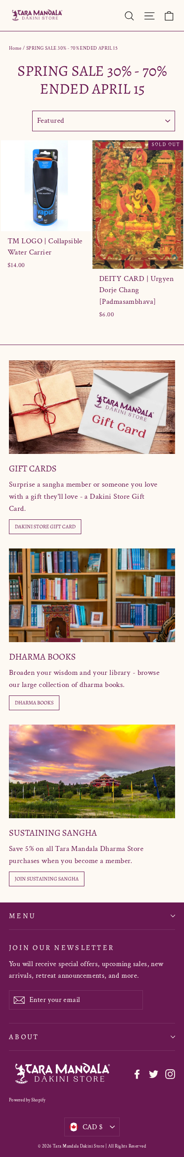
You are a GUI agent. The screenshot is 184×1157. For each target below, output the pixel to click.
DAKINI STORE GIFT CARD (45, 526)
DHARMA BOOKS (34, 702)
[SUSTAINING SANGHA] (92, 771)
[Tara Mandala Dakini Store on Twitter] (154, 1074)
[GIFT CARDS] (92, 407)
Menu (22, 916)
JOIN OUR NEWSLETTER (61, 947)
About (24, 1037)
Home (15, 48)
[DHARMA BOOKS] (92, 595)
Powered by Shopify (27, 1100)
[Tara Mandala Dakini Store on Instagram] (170, 1074)
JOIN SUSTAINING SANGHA (47, 878)
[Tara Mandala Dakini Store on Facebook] (137, 1074)
